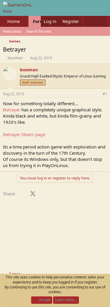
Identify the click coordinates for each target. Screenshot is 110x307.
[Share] (97, 94)
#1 (105, 93)
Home (13, 21)
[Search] (101, 21)
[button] (24, 21)
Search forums (38, 31)
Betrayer (11, 110)
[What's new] (89, 21)
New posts (12, 31)
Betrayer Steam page (24, 134)
